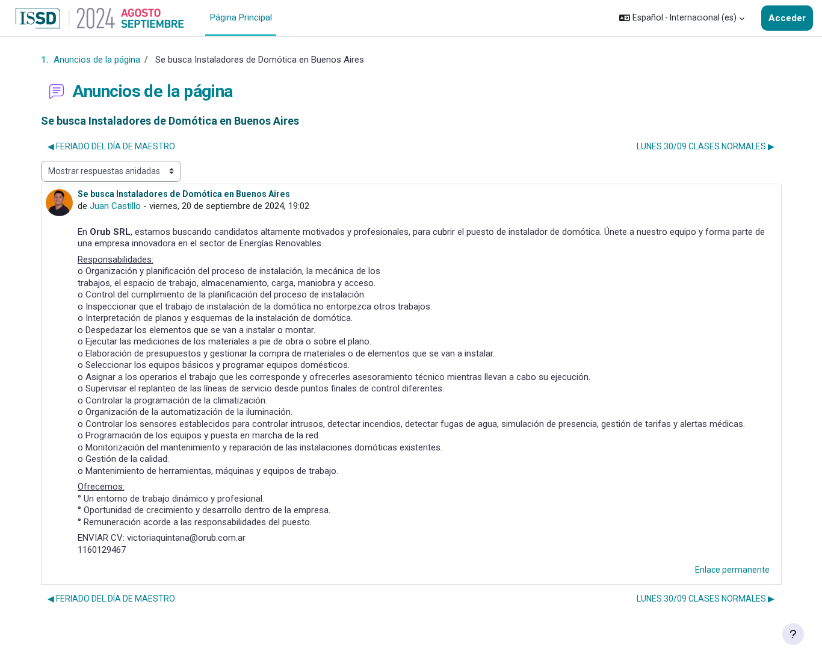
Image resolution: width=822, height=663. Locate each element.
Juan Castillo (115, 206)
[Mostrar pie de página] (793, 634)
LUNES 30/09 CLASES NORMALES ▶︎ (705, 146)
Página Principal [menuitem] (241, 17)
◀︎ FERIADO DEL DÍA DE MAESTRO (111, 146)
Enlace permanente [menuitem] (732, 569)
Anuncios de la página (97, 59)
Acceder (787, 18)
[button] (682, 18)
